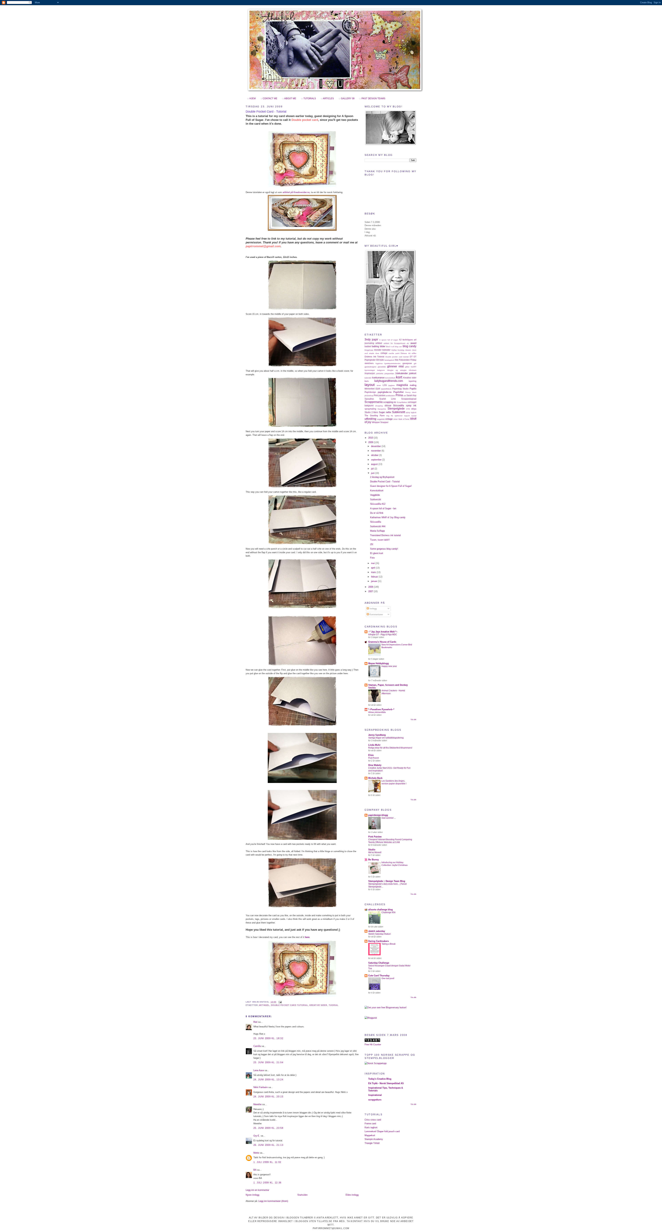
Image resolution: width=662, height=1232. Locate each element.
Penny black (410, 392)
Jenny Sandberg (377, 735)
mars (374, 572)
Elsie (371, 755)
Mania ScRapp (377, 531)
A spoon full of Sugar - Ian (383, 508)
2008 (371, 587)
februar (375, 576)
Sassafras (369, 399)
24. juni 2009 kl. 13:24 (268, 1079)
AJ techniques (406, 340)
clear (377, 353)
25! (371, 544)
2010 (371, 437)
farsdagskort (389, 360)
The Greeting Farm (375, 415)
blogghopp (369, 350)
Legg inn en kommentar (257, 1190)
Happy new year (389, 666)
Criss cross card (373, 1119)
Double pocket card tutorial (289, 1005)
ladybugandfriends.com (388, 380)
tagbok (413, 412)
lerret (379, 385)
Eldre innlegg (352, 1195)
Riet (255, 1022)
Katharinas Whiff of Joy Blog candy (387, 517)
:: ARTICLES (327, 98)
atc (408, 343)
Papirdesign (370, 392)
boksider (386, 350)
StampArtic (382, 409)
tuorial (333, 1005)
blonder (378, 350)
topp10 (407, 416)
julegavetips (389, 373)
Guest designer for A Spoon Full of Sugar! (391, 486)
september (376, 459)
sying (408, 412)
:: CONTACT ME (269, 98)
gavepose (407, 363)
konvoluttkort (390, 378)
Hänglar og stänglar (397, 370)
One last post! (388, 978)
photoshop (369, 395)
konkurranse (378, 377)
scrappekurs (374, 1099)
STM (408, 409)
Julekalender (401, 373)
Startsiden (302, 1195)
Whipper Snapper (380, 422)
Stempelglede (396, 408)
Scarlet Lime (387, 399)
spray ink (411, 405)
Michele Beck (375, 778)
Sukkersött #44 (377, 526)
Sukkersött (398, 412)
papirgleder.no (385, 392)
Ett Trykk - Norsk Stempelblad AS (386, 1083)
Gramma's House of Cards (382, 642)
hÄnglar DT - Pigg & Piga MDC (382, 634)
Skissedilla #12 (377, 504)
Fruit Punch (373, 758)
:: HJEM (251, 98)
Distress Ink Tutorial (374, 356)
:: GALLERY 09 (346, 98)
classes (408, 350)
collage (383, 353)
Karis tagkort (371, 1127)
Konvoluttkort (376, 490)
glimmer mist (395, 366)
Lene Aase (258, 1070)
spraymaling (370, 409)
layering (412, 381)
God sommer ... (389, 818)
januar (374, 581)
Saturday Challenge (378, 963)
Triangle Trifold (372, 1143)
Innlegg (373, 608)
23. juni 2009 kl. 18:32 (268, 1038)
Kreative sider (318, 1005)
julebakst (379, 373)
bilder (382, 346)
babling (375, 346)
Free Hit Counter (373, 1044)
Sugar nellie (385, 412)
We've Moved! (374, 852)
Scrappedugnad (408, 399)
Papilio (413, 388)
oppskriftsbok (386, 389)
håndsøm (412, 370)
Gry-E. (256, 1135)
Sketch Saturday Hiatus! (379, 934)
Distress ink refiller (408, 353)
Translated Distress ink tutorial (385, 535)
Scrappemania (374, 401)
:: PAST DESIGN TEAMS (372, 98)
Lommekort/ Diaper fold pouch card (382, 1131)
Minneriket (369, 389)
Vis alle (413, 719)
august (374, 464)
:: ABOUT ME (289, 98)
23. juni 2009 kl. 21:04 (268, 1062)
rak (405, 395)
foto (396, 360)
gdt (415, 363)
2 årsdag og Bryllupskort (382, 477)
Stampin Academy (374, 1139)
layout (370, 385)
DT (411, 356)
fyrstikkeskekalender (392, 363)
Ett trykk (380, 360)
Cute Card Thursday (378, 975)
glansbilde (382, 367)
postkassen (390, 395)
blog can (398, 347)
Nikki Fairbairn (260, 1087)
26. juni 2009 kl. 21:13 (268, 1145)
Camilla (257, 1046)
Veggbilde (375, 495)
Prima (399, 395)
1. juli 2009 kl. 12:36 (267, 1182)
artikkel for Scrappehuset (394, 343)
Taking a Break (388, 944)
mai (373, 563)
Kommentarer (376, 614)
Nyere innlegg (252, 1195)
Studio (371, 849)
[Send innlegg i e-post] (279, 1002)
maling (413, 385)
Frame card (370, 1123)
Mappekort (370, 1135)
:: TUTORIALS (308, 98)
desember (376, 446)
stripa (413, 409)
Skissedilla (398, 405)
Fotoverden (404, 360)
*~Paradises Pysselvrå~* (381, 709)
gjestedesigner (370, 367)
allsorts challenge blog (380, 909)
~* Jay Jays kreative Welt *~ (383, 631)
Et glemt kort (376, 553)
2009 (371, 442)
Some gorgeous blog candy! (384, 548)
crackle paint (394, 353)
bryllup (394, 350)
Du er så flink (376, 513)
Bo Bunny (373, 859)
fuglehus (379, 363)
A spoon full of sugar (388, 340)
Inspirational (375, 1095)
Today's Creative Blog (379, 1079)
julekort (412, 373)
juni (373, 473)
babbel (368, 346)
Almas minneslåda (377, 712)
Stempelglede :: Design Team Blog (386, 881)
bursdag (401, 350)
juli (372, 468)
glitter (407, 367)
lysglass (391, 385)
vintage (389, 419)
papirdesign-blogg (378, 815)
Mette (256, 1152)
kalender (368, 378)
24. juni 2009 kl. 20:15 (268, 1096)
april (373, 567)
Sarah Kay (411, 395)
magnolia (402, 385)
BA (254, 1170)
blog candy (409, 346)
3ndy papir (371, 339)
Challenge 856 (388, 912)
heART (413, 367)
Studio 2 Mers (371, 412)
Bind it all (390, 347)
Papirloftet (398, 392)
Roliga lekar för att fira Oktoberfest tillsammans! (390, 748)
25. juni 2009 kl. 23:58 (268, 1128)
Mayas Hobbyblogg (378, 663)
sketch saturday (376, 931)
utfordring (370, 418)
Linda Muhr (374, 745)
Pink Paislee (375, 836)
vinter (395, 419)
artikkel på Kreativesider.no (296, 192)
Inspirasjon (370, 373)
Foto (372, 557)
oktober (375, 455)
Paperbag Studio (400, 389)
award (413, 343)
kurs (367, 381)
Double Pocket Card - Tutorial (266, 111)
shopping (379, 406)
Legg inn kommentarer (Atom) (273, 1201)
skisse (388, 405)
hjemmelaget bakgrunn (375, 370)
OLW (377, 389)
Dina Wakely (374, 765)
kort (399, 377)
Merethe (257, 1104)
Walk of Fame (403, 419)
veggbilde (381, 419)
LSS (385, 385)
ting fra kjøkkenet (394, 416)
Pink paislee (379, 395)
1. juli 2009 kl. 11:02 (267, 1162)
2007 (371, 591)
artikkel (264, 1005)
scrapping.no (389, 402)
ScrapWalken (402, 402)
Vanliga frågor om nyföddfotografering (386, 738)
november (376, 450)
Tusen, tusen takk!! (380, 540)
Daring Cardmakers (378, 941)
